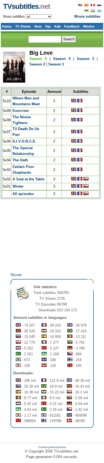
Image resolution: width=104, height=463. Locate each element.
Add (57, 26)
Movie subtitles (87, 16)
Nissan (16, 275)
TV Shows (23, 26)
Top (47, 26)
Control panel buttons (52, 447)
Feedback (72, 26)
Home (7, 26)
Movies (89, 26)
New (37, 26)
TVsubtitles (26, 6)
